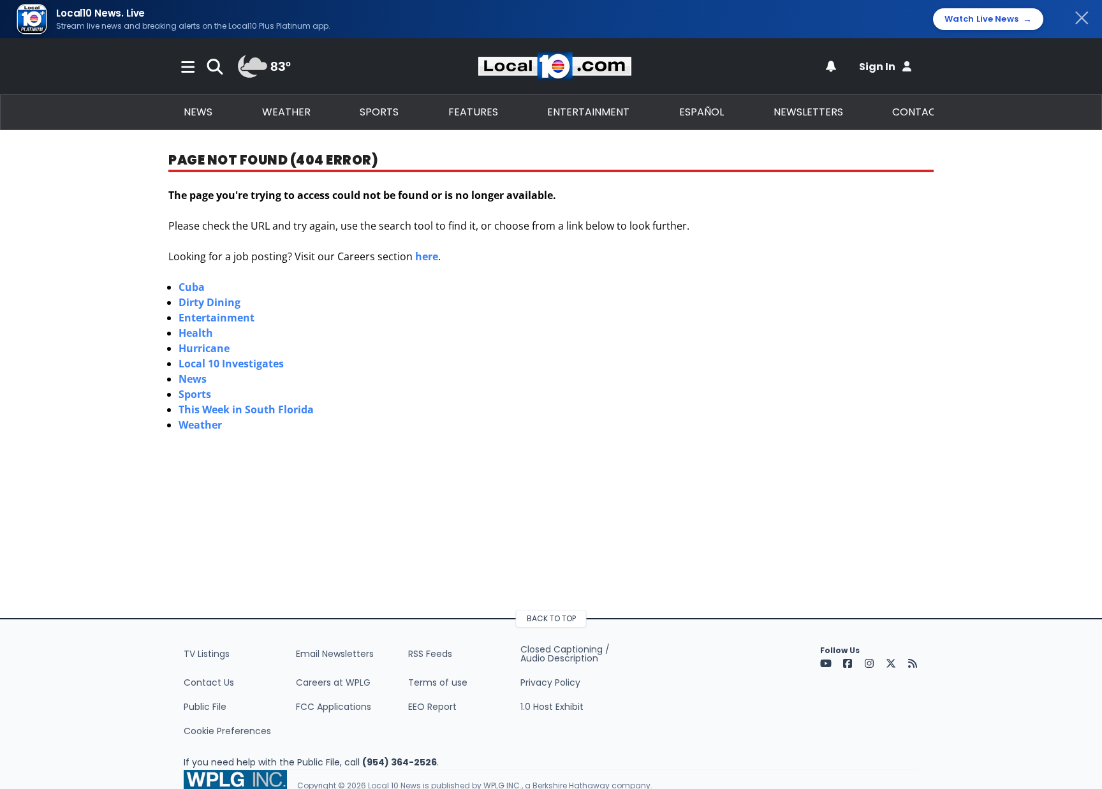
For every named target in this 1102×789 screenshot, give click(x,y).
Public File (205, 706)
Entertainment (588, 112)
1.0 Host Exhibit (552, 706)
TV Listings (207, 653)
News (198, 112)
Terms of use (437, 682)
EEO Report (432, 706)
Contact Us (209, 682)
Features (473, 112)
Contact (917, 112)
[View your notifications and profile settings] (831, 66)
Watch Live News (988, 19)
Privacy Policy (550, 682)
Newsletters (808, 112)
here (426, 256)
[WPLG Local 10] (554, 66)
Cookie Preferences (227, 730)
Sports (379, 112)
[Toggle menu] (188, 66)
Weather (286, 112)
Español (701, 112)
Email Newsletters (335, 653)
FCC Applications (333, 706)
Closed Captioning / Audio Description (565, 654)
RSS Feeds (430, 653)
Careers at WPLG (333, 682)
